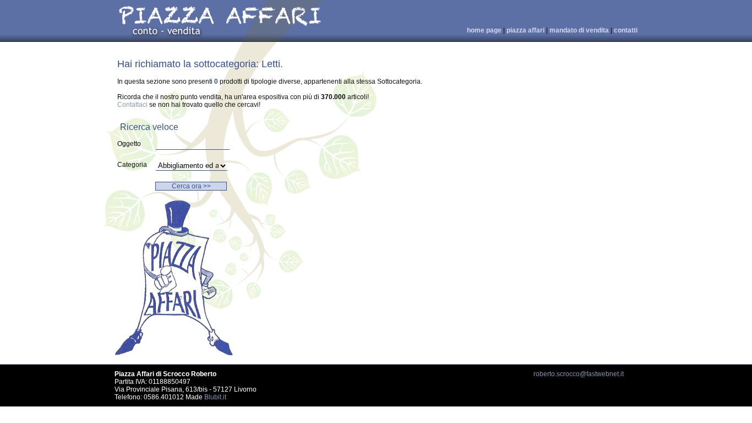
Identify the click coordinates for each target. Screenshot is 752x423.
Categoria (132, 165)
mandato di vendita (579, 30)
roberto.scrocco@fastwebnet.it (578, 374)
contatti (625, 30)
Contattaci (132, 105)
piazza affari (525, 30)
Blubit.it (215, 397)
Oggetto (129, 144)
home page (484, 30)
